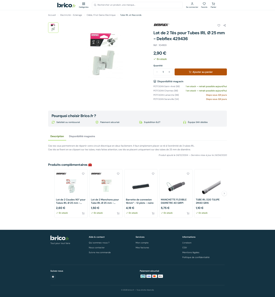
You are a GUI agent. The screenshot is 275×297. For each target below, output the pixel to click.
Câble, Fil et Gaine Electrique (101, 15)
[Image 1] (53, 27)
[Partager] (224, 25)
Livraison (186, 242)
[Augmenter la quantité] (169, 71)
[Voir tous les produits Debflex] (161, 25)
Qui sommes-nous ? (99, 242)
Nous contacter (97, 247)
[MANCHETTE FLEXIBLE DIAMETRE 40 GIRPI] (175, 193)
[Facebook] (53, 276)
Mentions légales (190, 252)
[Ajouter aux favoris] (219, 25)
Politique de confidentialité (196, 257)
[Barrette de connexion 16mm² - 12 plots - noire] (140, 193)
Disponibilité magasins (82, 136)
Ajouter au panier (202, 71)
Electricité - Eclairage (71, 15)
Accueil (52, 15)
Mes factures (142, 247)
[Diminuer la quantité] (157, 71)
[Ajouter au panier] (83, 213)
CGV (184, 247)
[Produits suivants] (224, 193)
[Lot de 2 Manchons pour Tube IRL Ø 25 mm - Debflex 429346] (106, 193)
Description (57, 136)
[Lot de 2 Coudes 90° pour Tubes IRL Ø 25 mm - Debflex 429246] (71, 193)
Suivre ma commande (100, 252)
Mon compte (142, 242)
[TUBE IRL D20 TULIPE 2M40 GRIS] (210, 193)
